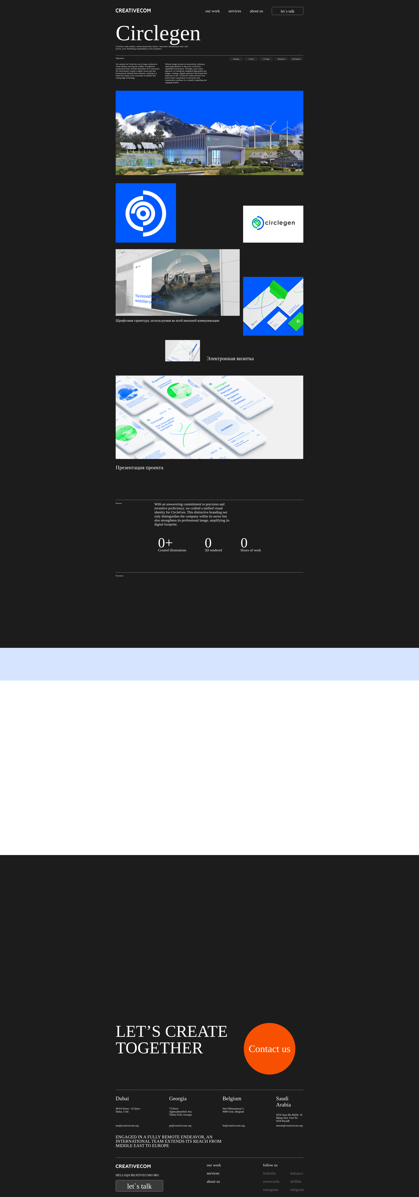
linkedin (269, 1173)
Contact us (269, 1048)
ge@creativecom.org (180, 1125)
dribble (295, 1181)
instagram (270, 1190)
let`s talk (287, 11)
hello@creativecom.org (137, 1175)
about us (256, 11)
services (234, 11)
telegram (297, 1190)
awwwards (271, 1181)
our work (212, 11)
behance (296, 1173)
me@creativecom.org (127, 1125)
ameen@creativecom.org (289, 1125)
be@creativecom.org (234, 1125)
